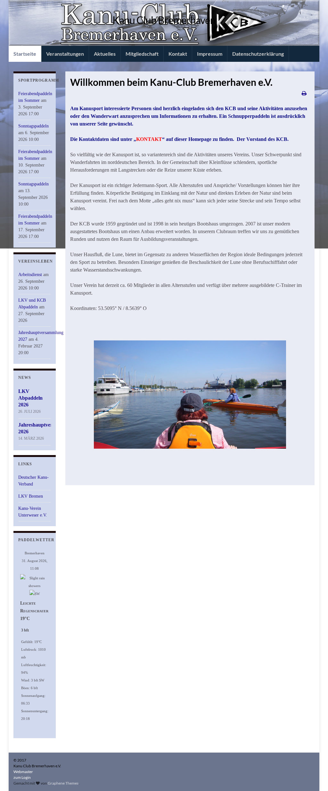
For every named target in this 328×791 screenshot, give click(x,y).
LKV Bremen (30, 496)
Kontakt (177, 54)
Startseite (24, 54)
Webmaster (23, 771)
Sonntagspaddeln (33, 126)
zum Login (22, 777)
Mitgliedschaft (142, 54)
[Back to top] (314, 777)
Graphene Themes (63, 783)
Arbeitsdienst (30, 274)
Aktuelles (105, 54)
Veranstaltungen (65, 54)
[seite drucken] (304, 93)
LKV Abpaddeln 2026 (30, 397)
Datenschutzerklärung (258, 54)
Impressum (209, 54)
